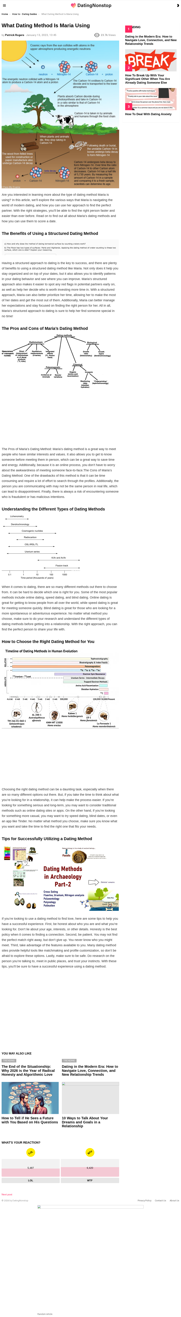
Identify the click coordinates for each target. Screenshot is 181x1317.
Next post (7, 1194)
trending (9, 1060)
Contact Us (160, 1200)
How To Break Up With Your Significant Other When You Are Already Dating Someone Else (147, 79)
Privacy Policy (144, 1200)
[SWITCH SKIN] (178, 5)
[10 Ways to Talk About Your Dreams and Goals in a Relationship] (90, 1098)
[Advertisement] (60, 418)
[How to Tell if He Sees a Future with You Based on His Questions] (30, 1098)
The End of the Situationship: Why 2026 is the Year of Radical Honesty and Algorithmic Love (28, 1070)
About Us (174, 1200)
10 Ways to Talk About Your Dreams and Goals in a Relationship (85, 1122)
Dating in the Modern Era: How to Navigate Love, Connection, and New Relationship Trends (90, 1070)
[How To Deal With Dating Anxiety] (151, 99)
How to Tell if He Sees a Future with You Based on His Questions (30, 1120)
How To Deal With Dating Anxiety (148, 114)
